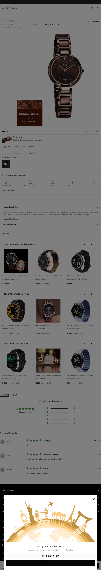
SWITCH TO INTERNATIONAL (51, 563)
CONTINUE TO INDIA (50, 556)
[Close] (50, 497)
